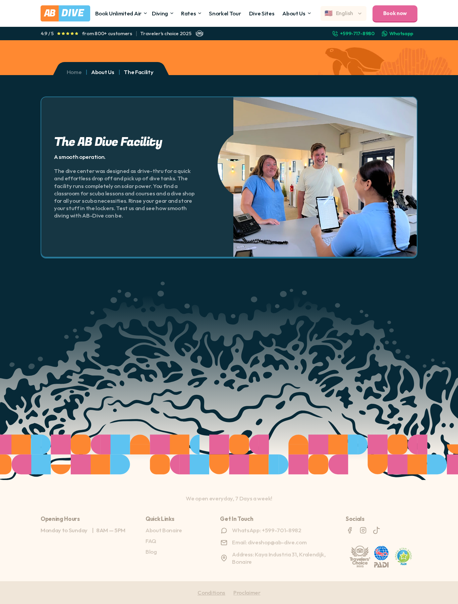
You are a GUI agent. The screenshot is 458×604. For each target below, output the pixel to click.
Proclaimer (247, 592)
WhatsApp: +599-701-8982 (266, 530)
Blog (151, 551)
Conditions (211, 592)
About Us (293, 13)
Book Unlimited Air (118, 13)
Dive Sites (262, 13)
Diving (160, 13)
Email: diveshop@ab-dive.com (269, 542)
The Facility (138, 71)
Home (74, 71)
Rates (188, 13)
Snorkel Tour (225, 13)
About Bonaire (164, 530)
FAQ (151, 540)
